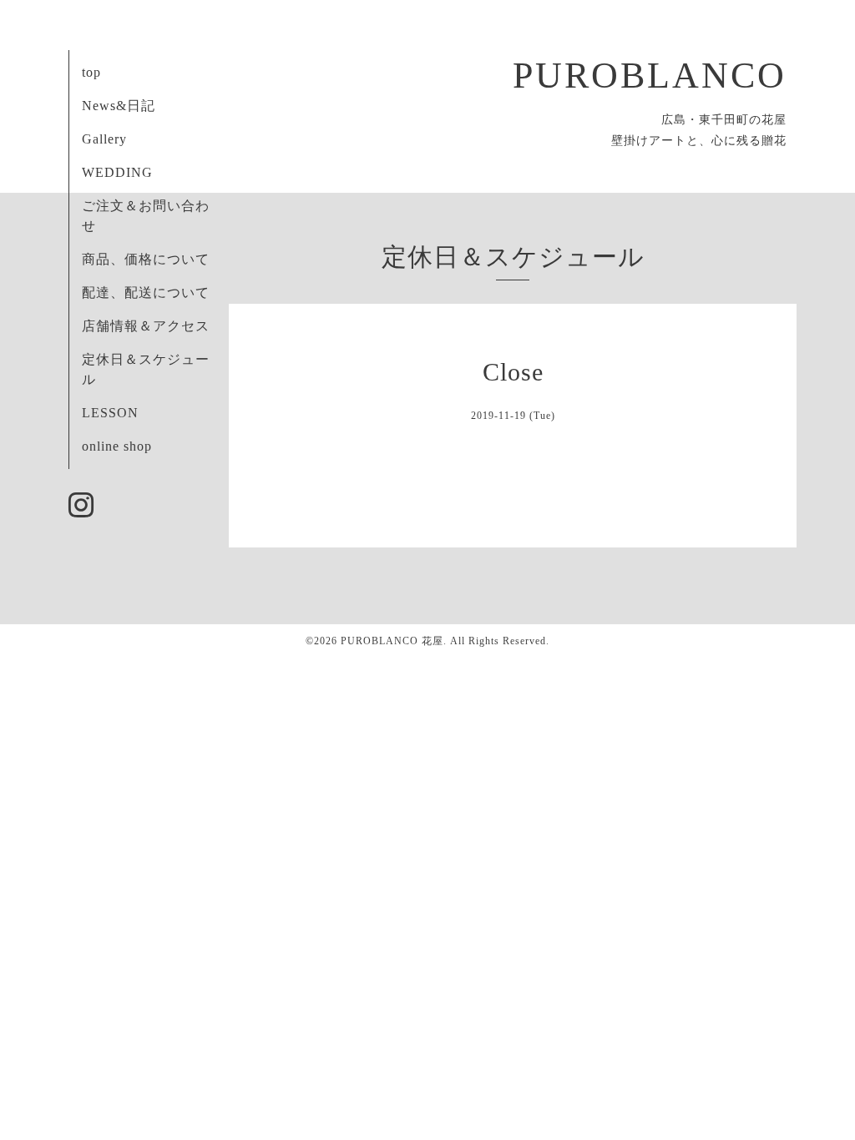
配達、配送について (146, 292)
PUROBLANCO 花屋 (392, 641)
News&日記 (118, 105)
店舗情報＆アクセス (146, 326)
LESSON (110, 413)
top (91, 72)
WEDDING (117, 172)
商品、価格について (146, 259)
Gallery (104, 139)
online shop (117, 446)
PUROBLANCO (650, 75)
